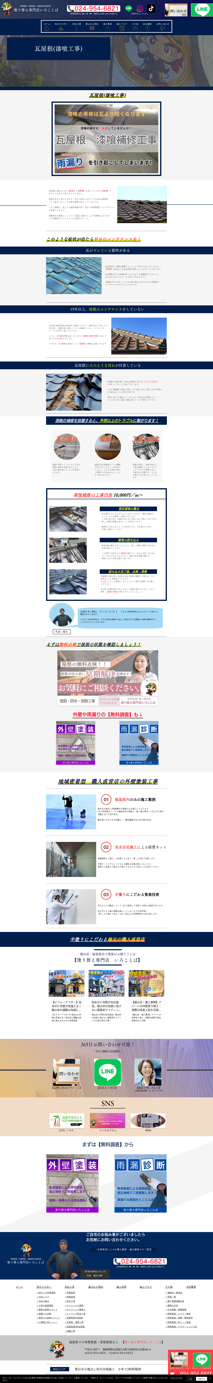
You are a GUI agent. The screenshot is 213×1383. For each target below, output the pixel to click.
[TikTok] (151, 8)
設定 (190, 1378)
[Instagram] (140, 8)
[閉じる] (210, 1379)
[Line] (128, 8)
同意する (201, 1378)
